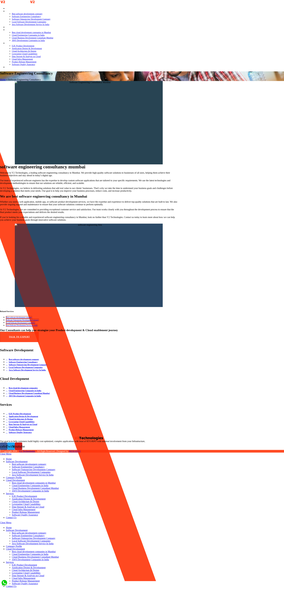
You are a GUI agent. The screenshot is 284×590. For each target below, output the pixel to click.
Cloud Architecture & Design (21, 419)
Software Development (17, 461)
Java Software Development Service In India (21, 325)
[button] (19, 337)
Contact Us (11, 517)
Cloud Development (15, 480)
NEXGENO (75, 451)
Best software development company (19, 317)
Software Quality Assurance (20, 432)
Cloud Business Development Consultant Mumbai (29, 393)
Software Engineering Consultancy (23, 362)
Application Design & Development (23, 416)
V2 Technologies (27, 451)
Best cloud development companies (23, 388)
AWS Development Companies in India (25, 396)
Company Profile (14, 477)
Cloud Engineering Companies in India (25, 390)
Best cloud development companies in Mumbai (34, 483)
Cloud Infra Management (19, 427)
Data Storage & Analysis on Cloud (23, 424)
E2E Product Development (20, 414)
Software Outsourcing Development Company (22, 320)
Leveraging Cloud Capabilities (21, 422)
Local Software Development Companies (20, 323)
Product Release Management (21, 430)
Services (10, 493)
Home (3, 79)
